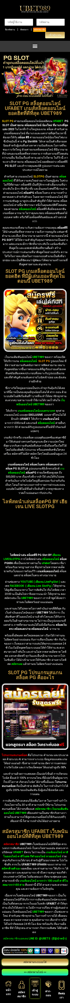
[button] (35, 46)
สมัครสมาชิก (39, 29)
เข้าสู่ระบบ (55, 35)
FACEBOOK (17, 585)
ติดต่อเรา (24, 29)
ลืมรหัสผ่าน (10, 29)
